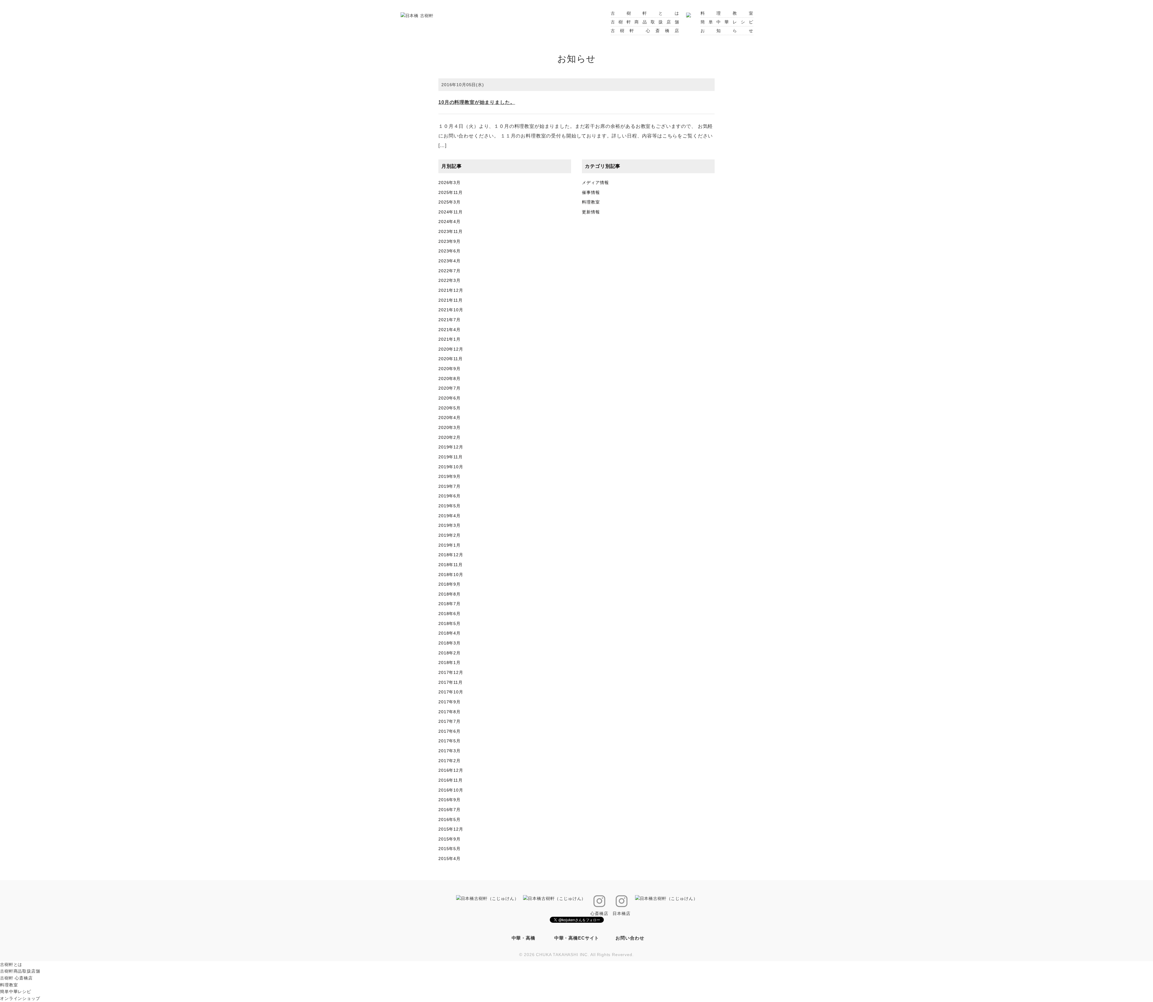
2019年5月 (449, 505)
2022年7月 (449, 270)
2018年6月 (449, 613)
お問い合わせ (630, 937)
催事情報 (591, 192)
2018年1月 (449, 662)
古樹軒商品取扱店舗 (645, 22)
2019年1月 (449, 545)
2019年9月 (449, 476)
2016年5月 (449, 819)
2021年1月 (449, 339)
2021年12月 (450, 290)
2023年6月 (449, 251)
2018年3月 (449, 643)
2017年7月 (449, 721)
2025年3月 (449, 202)
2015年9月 (449, 839)
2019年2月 (449, 535)
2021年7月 (449, 319)
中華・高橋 (523, 937)
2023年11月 (450, 231)
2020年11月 (450, 358)
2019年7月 (449, 486)
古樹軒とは (645, 13)
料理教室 (727, 13)
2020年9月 (449, 368)
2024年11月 (450, 212)
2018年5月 (449, 623)
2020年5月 (449, 408)
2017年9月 (449, 701)
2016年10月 (450, 790)
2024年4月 (449, 221)
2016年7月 (449, 809)
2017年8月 (449, 711)
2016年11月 (450, 780)
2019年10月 (450, 466)
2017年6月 (449, 731)
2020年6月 (449, 398)
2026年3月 (449, 182)
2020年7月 (449, 388)
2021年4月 (449, 329)
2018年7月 (449, 603)
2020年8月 (449, 378)
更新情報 (591, 212)
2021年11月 (450, 300)
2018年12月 (450, 554)
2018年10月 (450, 574)
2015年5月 (449, 848)
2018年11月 (450, 564)
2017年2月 (449, 760)
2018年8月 (449, 594)
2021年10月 (450, 309)
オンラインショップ (20, 998)
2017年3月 (449, 750)
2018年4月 (449, 633)
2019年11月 (450, 456)
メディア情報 (595, 182)
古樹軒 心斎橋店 (645, 30)
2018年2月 (449, 652)
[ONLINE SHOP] (688, 13)
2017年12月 (450, 672)
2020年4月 (449, 417)
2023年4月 (449, 260)
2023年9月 (449, 241)
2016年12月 (450, 770)
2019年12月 (450, 447)
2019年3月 (449, 525)
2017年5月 (449, 740)
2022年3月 (449, 280)
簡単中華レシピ (727, 22)
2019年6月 (449, 495)
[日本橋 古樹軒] (417, 15)
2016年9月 (449, 799)
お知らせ (727, 30)
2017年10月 (450, 692)
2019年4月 (449, 515)
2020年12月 (450, 349)
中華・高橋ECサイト (576, 937)
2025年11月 (450, 192)
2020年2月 (449, 437)
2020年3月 (449, 427)
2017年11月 (450, 682)
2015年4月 (449, 858)
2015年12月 (450, 829)
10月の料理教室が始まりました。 (476, 102)
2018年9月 (449, 584)
